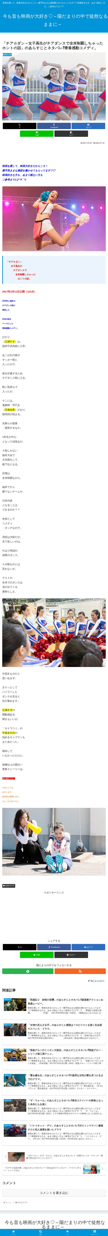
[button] (71, 134)
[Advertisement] (54, 153)
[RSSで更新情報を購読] (80, 971)
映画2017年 (9, 886)
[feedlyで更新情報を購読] (27, 971)
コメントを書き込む (54, 1193)
